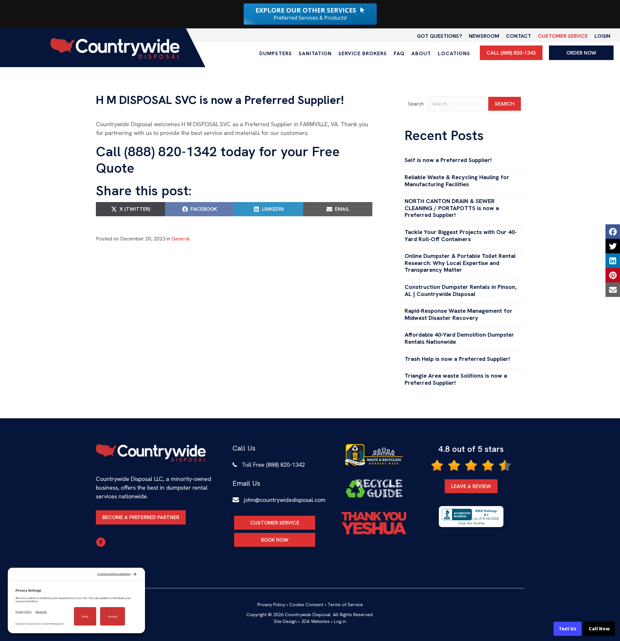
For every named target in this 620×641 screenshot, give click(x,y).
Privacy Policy (271, 604)
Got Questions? (439, 36)
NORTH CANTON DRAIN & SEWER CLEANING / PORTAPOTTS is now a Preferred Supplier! (452, 208)
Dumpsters (275, 53)
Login (602, 36)
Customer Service (563, 36)
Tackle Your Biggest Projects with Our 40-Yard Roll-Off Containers (461, 235)
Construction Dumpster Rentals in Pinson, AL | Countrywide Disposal (460, 290)
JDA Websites (315, 621)
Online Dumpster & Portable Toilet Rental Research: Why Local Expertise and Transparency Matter (460, 262)
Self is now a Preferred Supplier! (448, 160)
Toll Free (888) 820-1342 (273, 464)
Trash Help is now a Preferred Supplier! (457, 358)
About (421, 53)
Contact (518, 36)
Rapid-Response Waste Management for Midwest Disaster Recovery (458, 314)
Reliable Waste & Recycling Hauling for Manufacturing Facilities (457, 180)
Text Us (567, 628)
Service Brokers (362, 53)
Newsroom (484, 36)
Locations (454, 53)
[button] (504, 104)
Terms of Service (345, 604)
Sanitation (315, 53)
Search (416, 103)
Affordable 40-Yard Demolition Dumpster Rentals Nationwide (459, 338)
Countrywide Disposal (308, 614)
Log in (340, 621)
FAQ (399, 53)
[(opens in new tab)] (374, 454)
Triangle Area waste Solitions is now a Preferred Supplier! (456, 379)
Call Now (599, 628)
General (180, 238)
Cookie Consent (306, 604)
